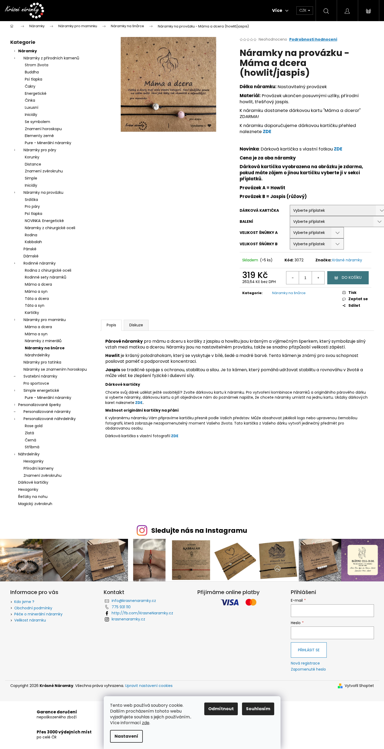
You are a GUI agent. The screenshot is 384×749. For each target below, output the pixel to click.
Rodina (31, 235)
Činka (30, 100)
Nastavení (126, 736)
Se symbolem (37, 121)
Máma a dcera (38, 284)
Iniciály (31, 114)
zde (145, 723)
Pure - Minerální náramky (48, 142)
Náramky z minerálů (43, 340)
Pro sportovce (36, 383)
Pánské (29, 249)
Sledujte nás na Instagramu (199, 530)
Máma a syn (36, 291)
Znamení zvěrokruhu (44, 171)
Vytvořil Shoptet (359, 685)
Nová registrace (305, 663)
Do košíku (352, 277)
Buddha (32, 72)
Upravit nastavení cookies (149, 685)
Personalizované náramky (47, 411)
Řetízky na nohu (33, 496)
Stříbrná (32, 447)
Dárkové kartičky (33, 482)
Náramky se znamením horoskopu (55, 369)
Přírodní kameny (38, 468)
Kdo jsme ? (24, 601)
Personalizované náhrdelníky (49, 418)
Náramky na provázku (43, 192)
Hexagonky (33, 461)
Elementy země (39, 135)
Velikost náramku (30, 620)
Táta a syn (34, 305)
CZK (303, 10)
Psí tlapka (33, 79)
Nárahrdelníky (37, 355)
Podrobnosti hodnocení (313, 39)
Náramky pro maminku (44, 319)
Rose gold (33, 425)
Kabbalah (33, 241)
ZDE (267, 131)
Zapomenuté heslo (308, 669)
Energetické (35, 93)
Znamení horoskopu (43, 128)
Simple (31, 178)
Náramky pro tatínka (42, 362)
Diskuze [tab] (136, 325)
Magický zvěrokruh (35, 503)
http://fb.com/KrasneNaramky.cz (142, 613)
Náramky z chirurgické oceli (50, 227)
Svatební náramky (40, 376)
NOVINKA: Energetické (44, 220)
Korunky (32, 157)
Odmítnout (221, 709)
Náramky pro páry (39, 150)
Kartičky (32, 312)
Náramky (27, 51)
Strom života (36, 65)
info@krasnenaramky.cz (134, 600)
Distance (33, 164)
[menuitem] (73, 10)
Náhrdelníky (29, 454)
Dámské (31, 256)
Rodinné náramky (39, 263)
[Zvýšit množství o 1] (318, 277)
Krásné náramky (347, 260)
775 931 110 (121, 607)
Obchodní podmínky (33, 608)
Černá (30, 440)
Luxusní (31, 107)
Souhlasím (258, 709)
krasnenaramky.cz (128, 619)
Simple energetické (41, 390)
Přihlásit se (309, 650)
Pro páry (32, 206)
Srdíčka (31, 199)
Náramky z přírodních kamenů (51, 58)
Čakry (30, 86)
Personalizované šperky (39, 404)
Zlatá (29, 433)
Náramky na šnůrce (45, 348)
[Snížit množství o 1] (292, 277)
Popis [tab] (111, 325)
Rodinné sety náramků (45, 277)
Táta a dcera (37, 298)
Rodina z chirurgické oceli (48, 270)
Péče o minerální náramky (38, 614)
